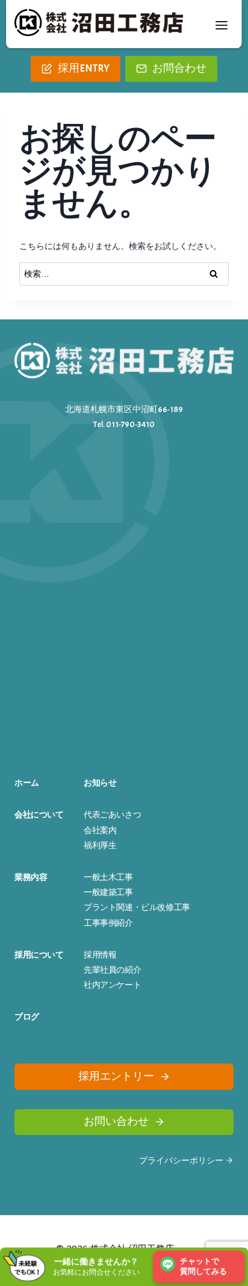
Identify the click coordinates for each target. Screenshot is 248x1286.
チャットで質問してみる (203, 1266)
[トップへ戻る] (229, 1237)
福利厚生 (100, 845)
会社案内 (100, 830)
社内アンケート (112, 985)
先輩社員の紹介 (112, 970)
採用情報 (100, 955)
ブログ (26, 1017)
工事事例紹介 (108, 923)
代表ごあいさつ (112, 815)
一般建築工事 (108, 892)
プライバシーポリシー (181, 1160)
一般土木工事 (108, 877)
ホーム (26, 783)
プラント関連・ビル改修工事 (137, 907)
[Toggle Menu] (221, 25)
